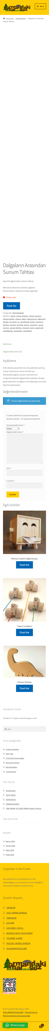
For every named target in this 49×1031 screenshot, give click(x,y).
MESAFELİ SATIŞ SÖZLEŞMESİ (19, 933)
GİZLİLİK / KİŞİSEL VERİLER (18, 943)
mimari (13, 325)
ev (19, 322)
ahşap (12, 316)
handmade (25, 322)
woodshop (18, 331)
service (6, 328)
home (32, 322)
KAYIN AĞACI (11, 799)
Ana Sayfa (10, 18)
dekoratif (41, 319)
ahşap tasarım (35, 316)
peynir (26, 325)
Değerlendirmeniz (15, 432)
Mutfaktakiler (21, 18)
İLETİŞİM (10, 923)
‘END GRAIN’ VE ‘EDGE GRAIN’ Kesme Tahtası (23, 808)
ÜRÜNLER (10, 907)
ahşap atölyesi (22, 316)
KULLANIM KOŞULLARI (16, 948)
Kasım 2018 (10, 846)
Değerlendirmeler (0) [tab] (12, 351)
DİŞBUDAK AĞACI (12, 804)
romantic (34, 325)
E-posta (10, 480)
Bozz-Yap (9, 754)
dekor (24, 319)
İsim (8, 468)
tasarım (26, 328)
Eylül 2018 (10, 855)
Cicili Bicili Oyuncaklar (15, 758)
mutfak (20, 325)
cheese (18, 319)
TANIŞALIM (11, 918)
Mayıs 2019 (10, 841)
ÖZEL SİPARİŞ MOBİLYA (16, 912)
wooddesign (8, 331)
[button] (15, 1025)
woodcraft (39, 328)
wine (32, 328)
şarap (40, 325)
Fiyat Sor (11, 305)
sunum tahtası (16, 328)
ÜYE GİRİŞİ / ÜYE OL (14, 928)
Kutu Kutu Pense (12, 763)
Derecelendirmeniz (15, 425)
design (5, 322)
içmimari (39, 322)
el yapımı (13, 322)
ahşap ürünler (8, 319)
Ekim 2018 (10, 850)
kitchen (6, 325)
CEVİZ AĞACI (11, 795)
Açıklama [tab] (7, 344)
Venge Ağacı (11, 790)
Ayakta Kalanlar (12, 749)
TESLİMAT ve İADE (14, 938)
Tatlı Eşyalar (11, 771)
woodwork (27, 331)
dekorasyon (32, 319)
